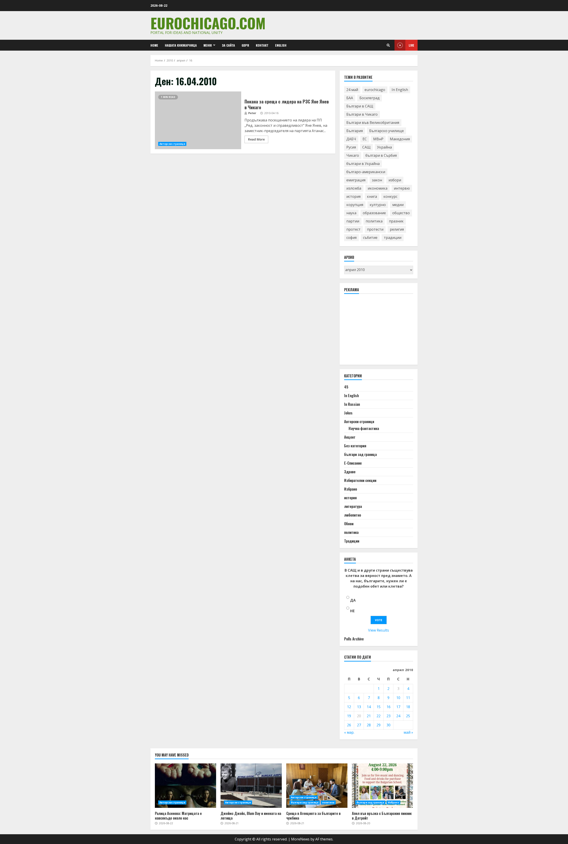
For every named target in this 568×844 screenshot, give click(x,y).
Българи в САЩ (359, 106)
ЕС (365, 139)
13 (359, 706)
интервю (402, 188)
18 (408, 706)
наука (351, 212)
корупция (354, 204)
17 (398, 706)
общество (401, 212)
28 (369, 725)
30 (388, 725)
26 (349, 725)
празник (396, 221)
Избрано (350, 489)
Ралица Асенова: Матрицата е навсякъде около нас (185, 785)
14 (369, 706)
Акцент (349, 437)
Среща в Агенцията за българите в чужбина (316, 785)
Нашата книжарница (181, 45)
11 (408, 697)
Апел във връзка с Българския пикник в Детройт (382, 785)
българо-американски (365, 171)
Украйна (384, 147)
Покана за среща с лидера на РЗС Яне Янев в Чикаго (198, 120)
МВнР (378, 139)
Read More (256, 139)
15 (379, 706)
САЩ (366, 147)
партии (352, 221)
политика (374, 221)
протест (353, 229)
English (280, 45)
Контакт (262, 45)
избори (395, 180)
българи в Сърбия (381, 155)
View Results (378, 630)
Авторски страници (172, 143)
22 (379, 715)
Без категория (355, 445)
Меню (207, 45)
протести (375, 229)
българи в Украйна (363, 163)
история (353, 196)
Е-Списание (353, 463)
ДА (353, 600)
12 (349, 706)
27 (359, 725)
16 (388, 706)
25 (408, 715)
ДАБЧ (351, 139)
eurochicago (375, 89)
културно (378, 204)
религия (397, 229)
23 (388, 715)
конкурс (390, 196)
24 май (352, 89)
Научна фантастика (364, 428)
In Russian (352, 404)
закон (377, 180)
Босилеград (369, 97)
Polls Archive (354, 639)
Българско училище (386, 130)
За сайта (228, 45)
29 (379, 725)
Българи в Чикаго (362, 114)
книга (372, 196)
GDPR (245, 45)
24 (398, 715)
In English (400, 89)
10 (398, 697)
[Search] (388, 45)
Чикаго (352, 155)
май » (408, 732)
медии (398, 204)
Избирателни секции (360, 480)
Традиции (351, 541)
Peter (252, 113)
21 (369, 715)
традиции (392, 237)
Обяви (348, 523)
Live (411, 45)
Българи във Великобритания (372, 122)
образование (374, 212)
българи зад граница (360, 454)
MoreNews (300, 839)
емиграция (355, 180)
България (354, 130)
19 (349, 715)
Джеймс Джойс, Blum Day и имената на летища (251, 785)
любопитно (352, 515)
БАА (349, 97)
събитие (370, 237)
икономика (377, 188)
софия (351, 237)
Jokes (348, 413)
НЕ (352, 610)
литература (353, 506)
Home (154, 45)
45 (346, 387)
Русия (351, 147)
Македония (400, 139)
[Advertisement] (377, 331)
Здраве (349, 471)
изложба (353, 188)
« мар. (349, 732)
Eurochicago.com (208, 23)
